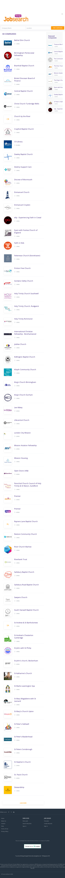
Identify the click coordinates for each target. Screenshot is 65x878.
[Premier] (8, 499)
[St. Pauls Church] (8, 777)
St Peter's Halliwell (21, 724)
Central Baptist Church (23, 91)
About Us (3, 821)
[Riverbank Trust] (8, 562)
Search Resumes (27, 823)
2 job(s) (18, 84)
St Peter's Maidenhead (23, 736)
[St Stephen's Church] (8, 765)
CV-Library (18, 141)
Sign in (24, 826)
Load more (23, 803)
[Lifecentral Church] (8, 423)
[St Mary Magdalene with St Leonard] (8, 701)
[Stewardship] (8, 790)
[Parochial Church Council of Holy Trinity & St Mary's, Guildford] (8, 486)
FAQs (2, 826)
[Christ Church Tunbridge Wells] (8, 106)
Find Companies (57, 28)
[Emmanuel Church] (8, 195)
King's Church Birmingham (25, 382)
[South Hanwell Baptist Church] (8, 613)
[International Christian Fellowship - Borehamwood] (8, 334)
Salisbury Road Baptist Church (26, 584)
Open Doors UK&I (21, 470)
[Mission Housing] (8, 461)
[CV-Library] (8, 144)
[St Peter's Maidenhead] (8, 739)
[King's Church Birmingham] (8, 385)
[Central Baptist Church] (8, 94)
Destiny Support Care (22, 167)
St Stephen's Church (22, 762)
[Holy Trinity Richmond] (8, 322)
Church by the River (22, 116)
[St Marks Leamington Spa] (8, 689)
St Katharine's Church (23, 673)
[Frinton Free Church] (8, 271)
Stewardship (19, 787)
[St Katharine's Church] (8, 676)
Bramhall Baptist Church (24, 65)
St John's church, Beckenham (26, 660)
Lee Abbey (18, 407)
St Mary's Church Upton (24, 711)
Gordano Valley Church (23, 281)
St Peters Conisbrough (23, 749)
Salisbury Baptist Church (24, 572)
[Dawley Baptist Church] (8, 157)
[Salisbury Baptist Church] (8, 575)
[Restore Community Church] (8, 537)
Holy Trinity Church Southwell (26, 293)
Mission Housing (21, 458)
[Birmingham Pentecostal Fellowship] (8, 56)
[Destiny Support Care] (8, 170)
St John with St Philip (22, 648)
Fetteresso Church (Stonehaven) (27, 255)
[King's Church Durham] (8, 398)
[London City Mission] (8, 435)
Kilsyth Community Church (25, 369)
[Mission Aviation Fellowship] (8, 448)
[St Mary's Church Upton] (8, 714)
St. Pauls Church (21, 774)
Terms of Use (4, 829)
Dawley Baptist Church (23, 154)
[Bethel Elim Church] (8, 43)
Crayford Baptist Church (24, 129)
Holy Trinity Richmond (23, 319)
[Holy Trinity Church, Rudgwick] (8, 309)
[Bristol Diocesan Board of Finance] (8, 81)
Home (2, 818)
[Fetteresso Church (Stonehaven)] (8, 258)
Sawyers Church (20, 597)
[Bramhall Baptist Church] (8, 68)
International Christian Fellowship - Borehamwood (25, 332)
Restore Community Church (25, 534)
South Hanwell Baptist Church (26, 610)
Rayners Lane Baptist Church (26, 521)
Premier (17, 496)
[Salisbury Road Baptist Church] (8, 587)
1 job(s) (18, 43)
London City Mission (22, 433)
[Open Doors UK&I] (8, 473)
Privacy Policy (4, 831)
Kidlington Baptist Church (24, 357)
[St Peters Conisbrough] (8, 752)
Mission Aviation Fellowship (25, 445)
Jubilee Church (20, 344)
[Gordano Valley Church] (8, 284)
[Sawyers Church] (8, 600)
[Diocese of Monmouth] (8, 182)
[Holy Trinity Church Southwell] (8, 296)
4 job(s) (18, 512)
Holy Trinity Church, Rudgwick (26, 306)
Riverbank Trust (20, 559)
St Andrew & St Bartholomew (26, 622)
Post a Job (25, 821)
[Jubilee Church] (8, 347)
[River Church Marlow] (8, 549)
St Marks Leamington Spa (24, 686)
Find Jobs (46, 821)
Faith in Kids (19, 243)
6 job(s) (18, 474)
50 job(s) (18, 145)
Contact (3, 823)
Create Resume (48, 823)
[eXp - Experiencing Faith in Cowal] (8, 220)
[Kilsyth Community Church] (8, 372)
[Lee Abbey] (8, 410)
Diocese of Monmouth (23, 179)
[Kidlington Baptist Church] (8, 360)
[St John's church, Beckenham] (8, 663)
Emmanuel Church (21, 192)
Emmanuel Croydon (22, 205)
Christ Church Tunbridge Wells (26, 103)
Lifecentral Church (21, 420)
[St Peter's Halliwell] (8, 727)
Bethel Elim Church (22, 40)
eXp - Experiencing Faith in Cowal (27, 217)
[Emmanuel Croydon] (8, 208)
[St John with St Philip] (8, 651)
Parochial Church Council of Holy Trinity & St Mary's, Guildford (27, 484)
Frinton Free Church (22, 268)
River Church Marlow (22, 546)
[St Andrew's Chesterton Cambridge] (8, 638)
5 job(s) (18, 411)
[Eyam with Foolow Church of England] (8, 233)
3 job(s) (18, 499)
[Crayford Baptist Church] (8, 132)
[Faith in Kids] (8, 246)
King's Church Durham (23, 395)
